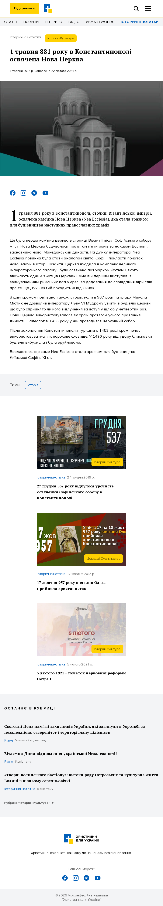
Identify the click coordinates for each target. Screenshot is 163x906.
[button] (148, 8)
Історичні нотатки (140, 22)
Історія (33, 385)
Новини (31, 22)
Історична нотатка (25, 37)
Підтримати (24, 8)
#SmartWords (100, 22)
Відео (74, 22)
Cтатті (10, 22)
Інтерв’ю (53, 22)
